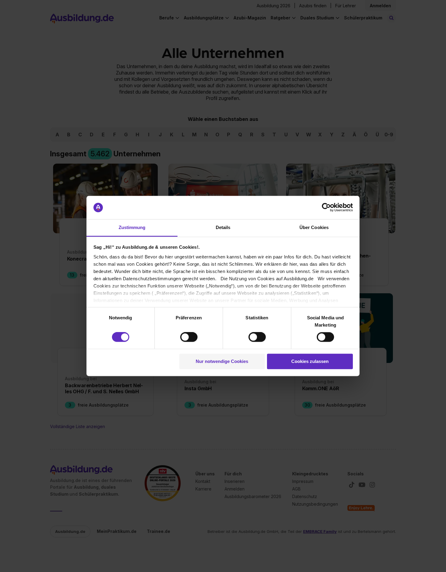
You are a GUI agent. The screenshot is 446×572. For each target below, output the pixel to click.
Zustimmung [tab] (132, 227)
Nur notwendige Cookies (222, 361)
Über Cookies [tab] (314, 227)
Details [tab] (223, 227)
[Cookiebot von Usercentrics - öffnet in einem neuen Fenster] (326, 207)
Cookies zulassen (310, 361)
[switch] (189, 337)
